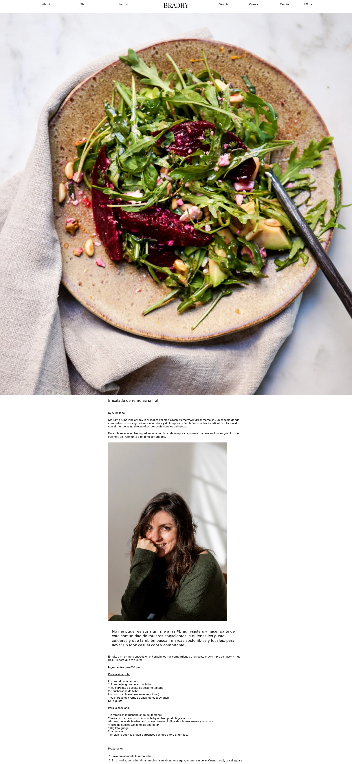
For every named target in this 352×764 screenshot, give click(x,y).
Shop (83, 4)
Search (223, 4)
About (46, 4)
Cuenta (253, 4)
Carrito (284, 4)
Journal (123, 4)
